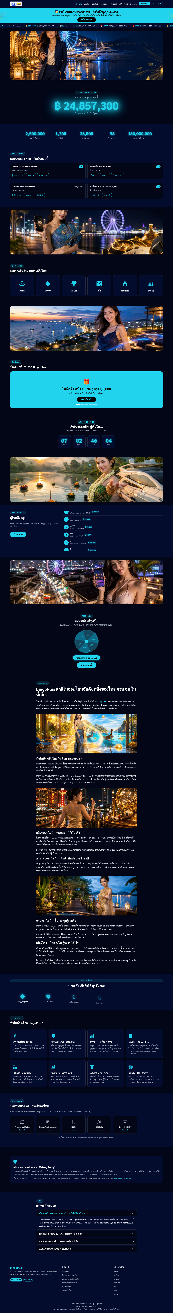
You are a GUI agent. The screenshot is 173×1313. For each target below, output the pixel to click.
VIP (120, 4)
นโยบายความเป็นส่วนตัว (122, 1179)
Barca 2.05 (17, 195)
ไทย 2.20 (94, 175)
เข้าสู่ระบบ (157, 3)
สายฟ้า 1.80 (95, 195)
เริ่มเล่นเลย (18, 534)
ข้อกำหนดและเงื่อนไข (69, 1275)
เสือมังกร (113, 4)
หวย (126, 4)
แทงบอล (104, 4)
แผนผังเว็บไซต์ (67, 1290)
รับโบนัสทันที (86, 19)
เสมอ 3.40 (31, 175)
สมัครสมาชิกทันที (80, 1308)
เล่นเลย (22, 286)
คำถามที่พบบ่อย (67, 1286)
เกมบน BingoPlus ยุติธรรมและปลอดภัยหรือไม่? (58, 1241)
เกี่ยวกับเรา (65, 1271)
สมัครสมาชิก (16, 1280)
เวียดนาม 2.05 (117, 175)
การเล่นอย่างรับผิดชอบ (70, 1283)
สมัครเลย (144, 3)
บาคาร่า (133, 4)
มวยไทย (95, 4)
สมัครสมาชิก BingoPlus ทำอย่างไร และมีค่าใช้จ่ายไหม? (62, 1213)
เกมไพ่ (86, 4)
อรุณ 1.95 (107, 195)
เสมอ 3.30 (29, 195)
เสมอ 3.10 (105, 175)
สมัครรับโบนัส (86, 399)
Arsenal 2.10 (43, 175)
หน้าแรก (78, 4)
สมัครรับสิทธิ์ (86, 665)
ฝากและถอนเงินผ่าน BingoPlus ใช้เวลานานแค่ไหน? (60, 1234)
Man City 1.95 (18, 175)
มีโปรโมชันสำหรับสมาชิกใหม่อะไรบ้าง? (55, 1249)
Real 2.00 (40, 195)
